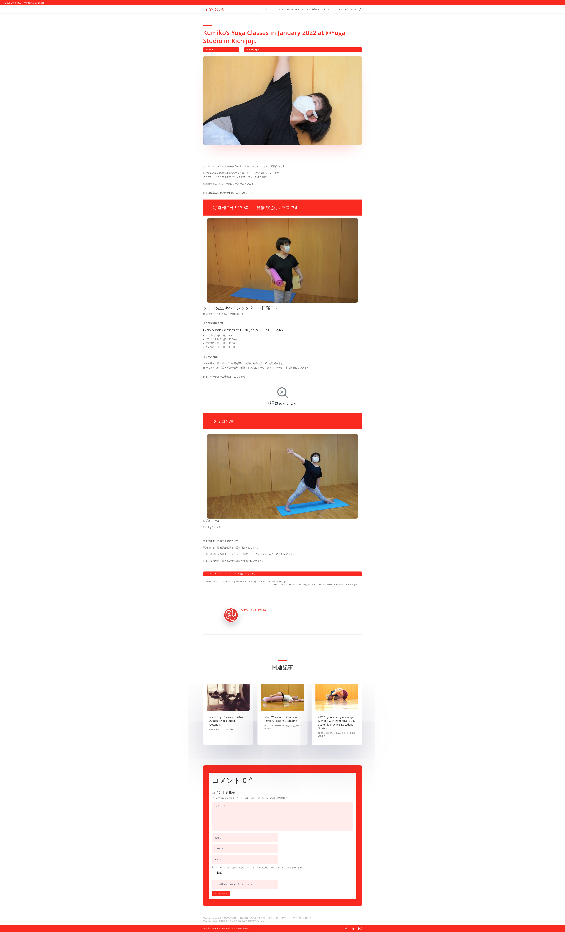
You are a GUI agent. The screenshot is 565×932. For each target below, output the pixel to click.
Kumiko (218, 574)
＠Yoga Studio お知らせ (284, 725)
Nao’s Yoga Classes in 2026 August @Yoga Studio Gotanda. (226, 720)
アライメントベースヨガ (233, 574)
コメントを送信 (221, 893)
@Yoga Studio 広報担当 (255, 610)
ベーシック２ (250, 574)
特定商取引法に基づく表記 (252, 918)
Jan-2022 (209, 574)
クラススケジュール (271, 9)
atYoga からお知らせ (296, 9)
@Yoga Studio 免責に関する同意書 (219, 918)
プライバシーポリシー (279, 918)
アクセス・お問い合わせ (345, 9)
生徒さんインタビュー (321, 9)
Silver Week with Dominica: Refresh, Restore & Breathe (281, 718)
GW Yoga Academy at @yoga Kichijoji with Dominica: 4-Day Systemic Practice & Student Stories (336, 722)
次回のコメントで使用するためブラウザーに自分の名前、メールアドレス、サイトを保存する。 (259, 867)
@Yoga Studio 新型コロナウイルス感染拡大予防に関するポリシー (234, 921)
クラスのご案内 (253, 49)
